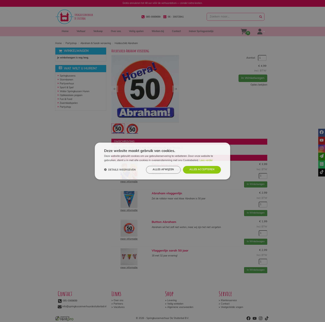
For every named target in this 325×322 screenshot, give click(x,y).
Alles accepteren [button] (201, 169)
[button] (120, 170)
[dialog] (162, 161)
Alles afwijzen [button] (163, 169)
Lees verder (206, 160)
